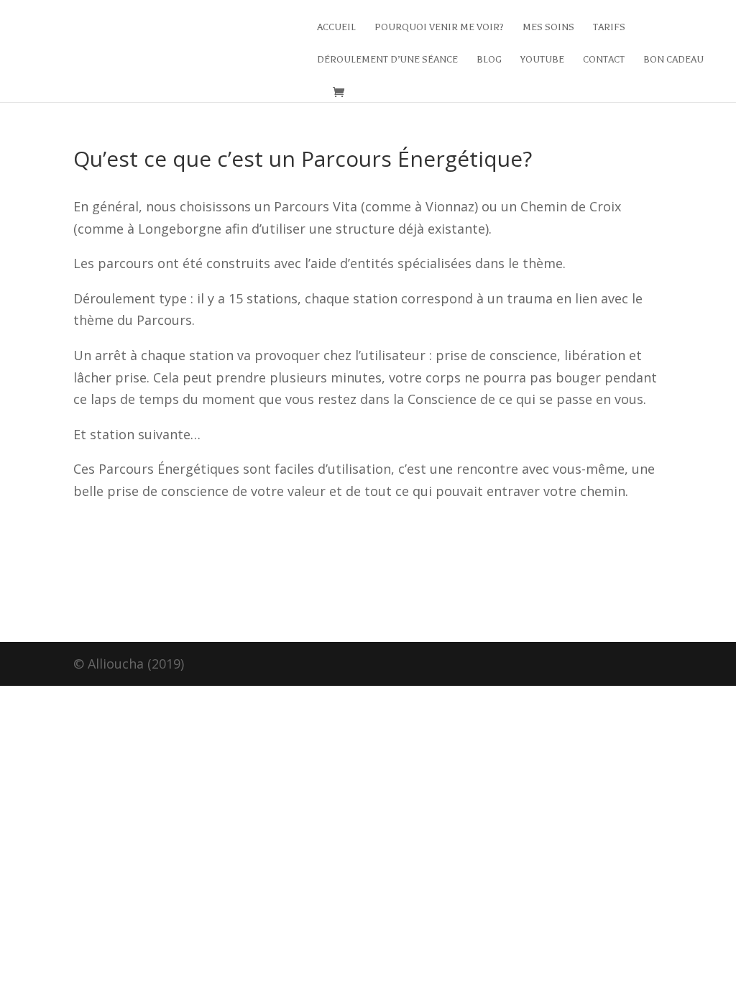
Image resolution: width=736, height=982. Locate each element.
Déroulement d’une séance (387, 60)
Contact (604, 60)
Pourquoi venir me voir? (439, 27)
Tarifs (609, 27)
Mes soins (548, 27)
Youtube (542, 60)
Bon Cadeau (673, 60)
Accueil (336, 27)
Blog (489, 60)
